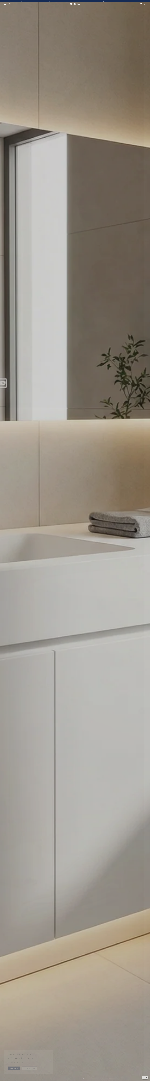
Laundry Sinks (14, 1068)
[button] (141, 4)
